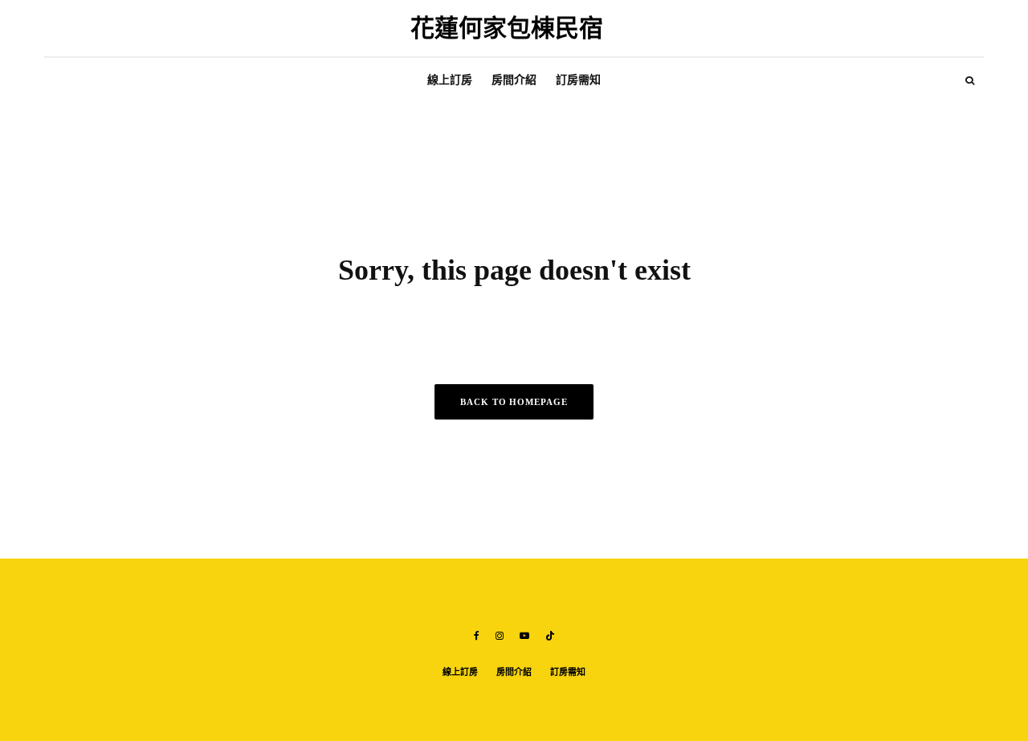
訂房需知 (578, 80)
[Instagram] (499, 636)
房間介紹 (514, 80)
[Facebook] (476, 636)
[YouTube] (524, 636)
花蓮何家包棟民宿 (506, 28)
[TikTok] (550, 636)
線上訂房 (449, 80)
